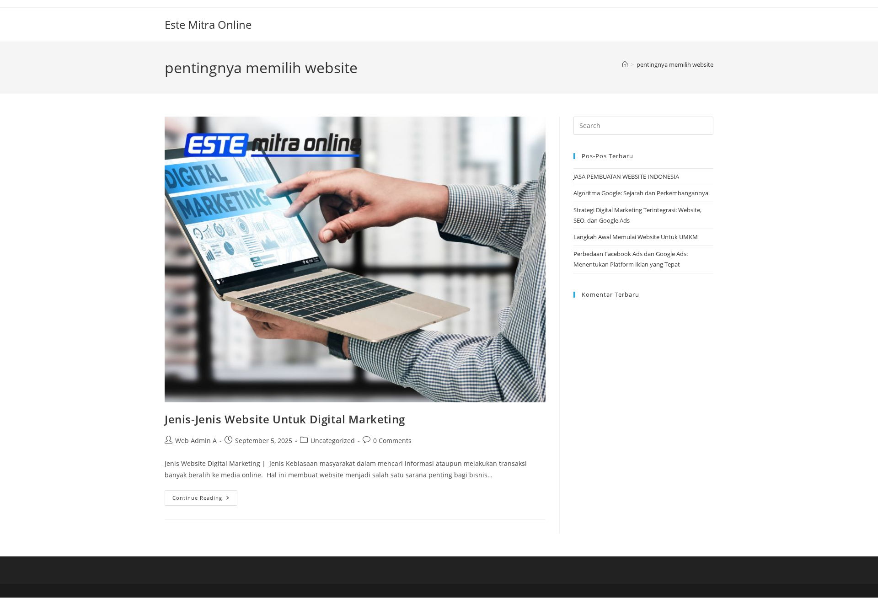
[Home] (625, 64)
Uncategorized (333, 440)
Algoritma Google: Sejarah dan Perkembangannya (641, 193)
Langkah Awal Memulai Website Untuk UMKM (635, 237)
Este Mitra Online (208, 24)
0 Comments (392, 440)
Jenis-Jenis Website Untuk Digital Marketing (285, 419)
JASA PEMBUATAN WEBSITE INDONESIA (626, 176)
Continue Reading (204, 499)
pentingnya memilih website (675, 64)
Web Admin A (196, 440)
